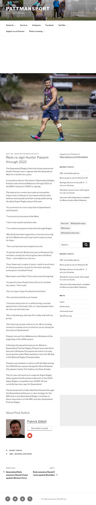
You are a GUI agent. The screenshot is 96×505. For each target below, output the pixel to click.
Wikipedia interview (70, 233)
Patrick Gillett (31, 154)
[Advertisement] (48, 54)
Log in (62, 302)
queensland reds (23, 454)
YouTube (61, 25)
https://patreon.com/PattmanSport (74, 157)
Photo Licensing (36, 31)
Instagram (36, 25)
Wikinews (65, 228)
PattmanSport (28, 8)
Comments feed (66, 311)
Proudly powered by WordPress (53, 499)
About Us (10, 25)
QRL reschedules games (69, 173)
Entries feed (64, 306)
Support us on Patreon (15, 31)
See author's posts (39, 428)
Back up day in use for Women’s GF (74, 178)
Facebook (50, 25)
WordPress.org (66, 316)
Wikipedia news (78, 223)
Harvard (64, 223)
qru (11, 454)
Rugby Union (16, 450)
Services (23, 25)
